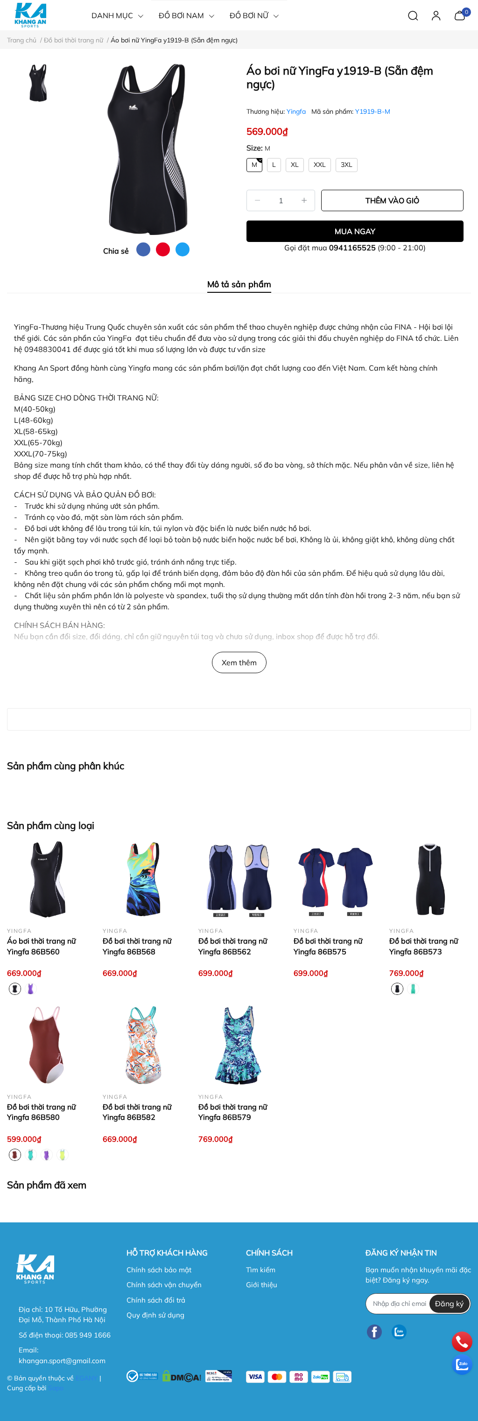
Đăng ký (449, 1303)
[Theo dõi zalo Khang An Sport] (399, 1332)
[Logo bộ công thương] (179, 1374)
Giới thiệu (261, 1284)
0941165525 (352, 247)
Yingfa (297, 111)
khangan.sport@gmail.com (62, 1360)
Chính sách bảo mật (159, 1269)
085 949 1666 (88, 1335)
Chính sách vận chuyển (164, 1284)
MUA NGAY (355, 231)
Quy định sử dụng (155, 1315)
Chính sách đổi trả (156, 1300)
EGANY (87, 1378)
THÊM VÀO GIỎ (392, 200)
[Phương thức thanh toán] (298, 1377)
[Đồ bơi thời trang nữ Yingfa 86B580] (48, 1045)
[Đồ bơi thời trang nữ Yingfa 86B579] (239, 1045)
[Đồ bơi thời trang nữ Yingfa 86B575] (334, 879)
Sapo (55, 1388)
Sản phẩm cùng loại (50, 825)
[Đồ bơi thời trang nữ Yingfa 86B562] (239, 879)
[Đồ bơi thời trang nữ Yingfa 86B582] (143, 1045)
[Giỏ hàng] (459, 14)
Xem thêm (239, 662)
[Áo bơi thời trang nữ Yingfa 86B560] (48, 879)
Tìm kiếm (260, 1269)
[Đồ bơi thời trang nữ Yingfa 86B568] (143, 879)
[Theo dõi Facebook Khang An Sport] (374, 1332)
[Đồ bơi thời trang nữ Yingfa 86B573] (430, 879)
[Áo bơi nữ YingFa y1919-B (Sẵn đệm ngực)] (146, 149)
